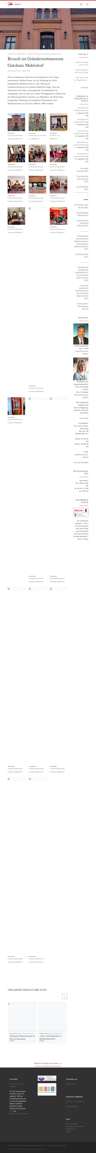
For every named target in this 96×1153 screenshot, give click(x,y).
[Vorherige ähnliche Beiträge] (59, 996)
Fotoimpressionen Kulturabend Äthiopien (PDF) (82, 222)
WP (19, 1149)
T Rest (68, 1131)
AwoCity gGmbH (71, 1124)
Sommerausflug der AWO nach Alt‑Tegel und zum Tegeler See (81, 71)
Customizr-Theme (40, 1149)
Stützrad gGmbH (71, 1106)
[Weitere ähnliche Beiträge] (64, 996)
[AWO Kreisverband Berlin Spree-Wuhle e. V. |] (15, 4)
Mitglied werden (71, 1084)
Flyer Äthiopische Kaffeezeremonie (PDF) (82, 178)
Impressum (57, 1066)
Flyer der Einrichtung (81, 462)
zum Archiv (84, 87)
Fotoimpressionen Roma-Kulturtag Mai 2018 (82, 306)
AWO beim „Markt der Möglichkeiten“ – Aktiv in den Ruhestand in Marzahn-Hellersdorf (81, 79)
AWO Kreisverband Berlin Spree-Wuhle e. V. (30, 1145)
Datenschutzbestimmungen (18, 1113)
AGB (11, 1111)
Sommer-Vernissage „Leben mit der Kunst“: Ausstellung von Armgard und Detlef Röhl (81, 63)
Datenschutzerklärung (43, 1066)
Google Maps (84, 418)
